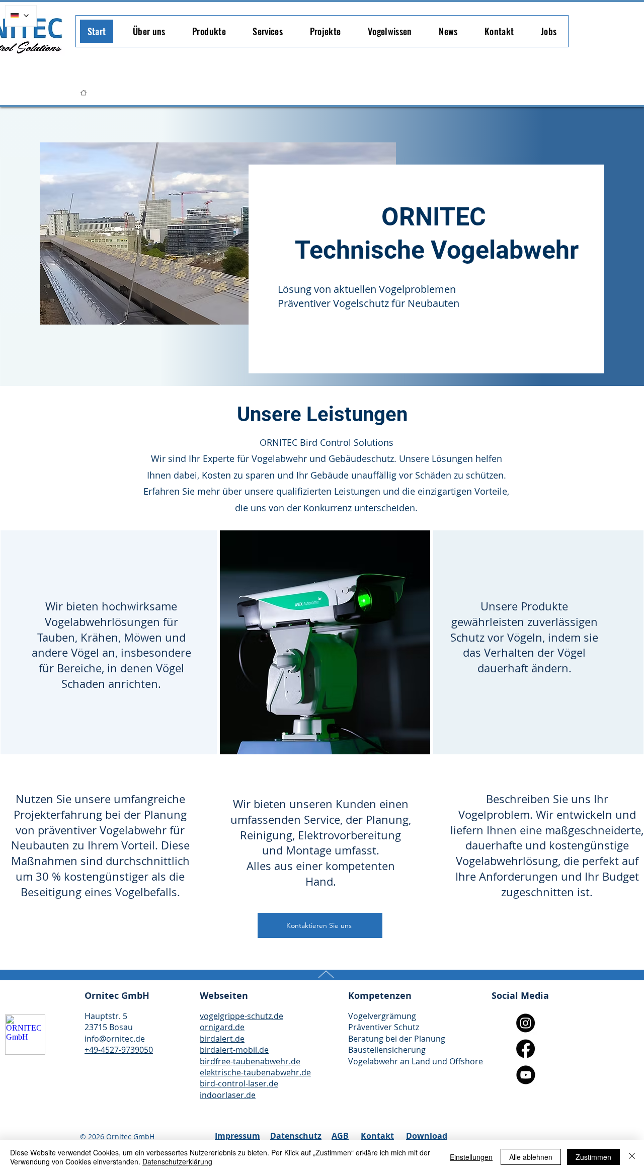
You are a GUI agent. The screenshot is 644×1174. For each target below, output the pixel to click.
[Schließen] (632, 1157)
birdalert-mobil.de (234, 1049)
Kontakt (377, 1135)
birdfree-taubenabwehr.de (250, 1061)
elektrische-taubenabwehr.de (255, 1072)
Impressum (237, 1135)
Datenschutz (295, 1135)
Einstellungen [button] (471, 1157)
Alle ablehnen (530, 1157)
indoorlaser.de (228, 1095)
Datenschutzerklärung (177, 1161)
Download (426, 1135)
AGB (340, 1135)
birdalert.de (222, 1038)
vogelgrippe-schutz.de (241, 1016)
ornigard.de (222, 1027)
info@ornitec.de (115, 1038)
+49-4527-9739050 (119, 1049)
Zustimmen (593, 1157)
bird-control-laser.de (239, 1083)
